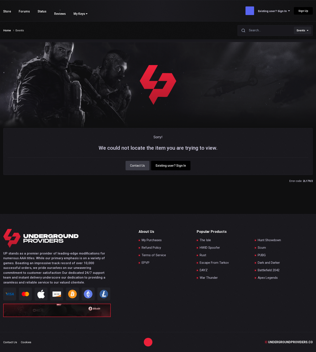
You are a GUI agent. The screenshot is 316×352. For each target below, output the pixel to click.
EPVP (145, 262)
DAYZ (204, 270)
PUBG (262, 255)
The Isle (205, 240)
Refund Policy (151, 247)
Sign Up (303, 10)
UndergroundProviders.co (289, 342)
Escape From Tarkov (214, 262)
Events (301, 30)
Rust (203, 255)
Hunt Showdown (269, 240)
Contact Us (137, 165)
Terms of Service (154, 255)
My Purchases (152, 240)
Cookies (26, 342)
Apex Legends (268, 277)
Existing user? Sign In (273, 11)
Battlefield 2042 (268, 270)
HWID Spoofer (210, 247)
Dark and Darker (269, 262)
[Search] (243, 30)
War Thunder (209, 277)
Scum (262, 247)
